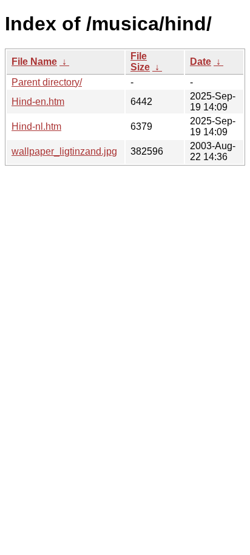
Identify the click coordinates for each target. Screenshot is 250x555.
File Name (34, 61)
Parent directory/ (47, 82)
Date (200, 61)
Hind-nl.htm (36, 126)
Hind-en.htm (38, 101)
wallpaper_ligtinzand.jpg (64, 151)
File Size (140, 61)
